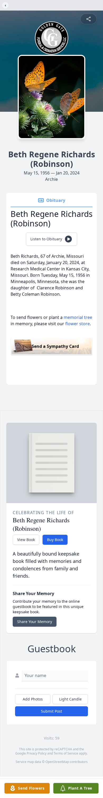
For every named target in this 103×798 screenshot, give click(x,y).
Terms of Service (66, 753)
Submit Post (51, 711)
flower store (77, 324)
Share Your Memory (34, 621)
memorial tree (78, 317)
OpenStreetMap (57, 762)
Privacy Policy (36, 753)
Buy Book (55, 539)
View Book (26, 539)
